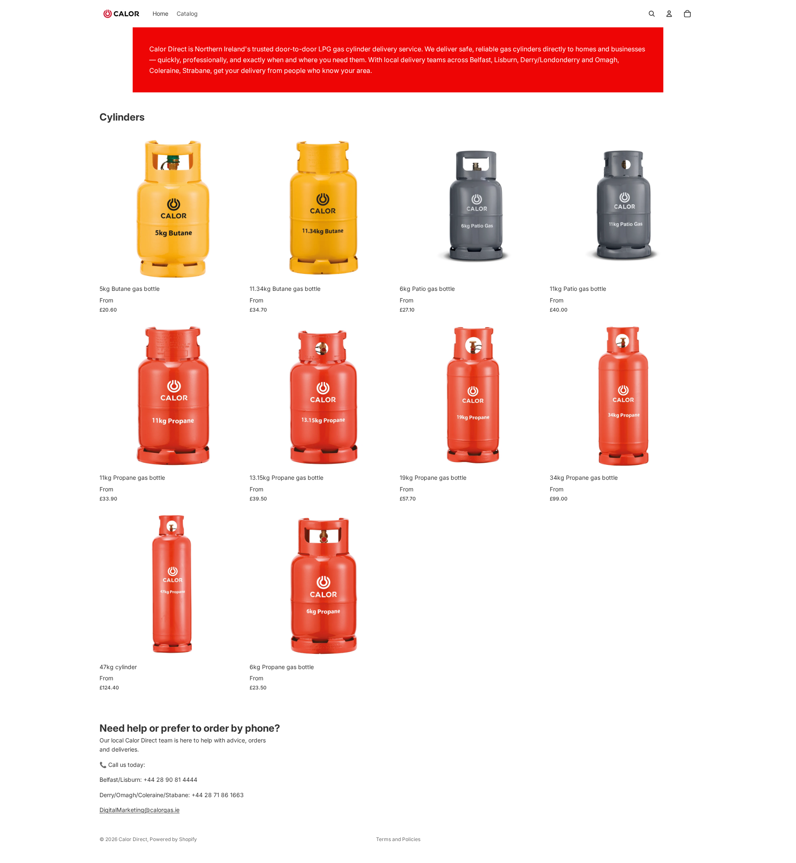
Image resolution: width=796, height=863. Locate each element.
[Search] (652, 14)
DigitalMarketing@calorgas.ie (140, 809)
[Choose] (233, 267)
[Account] (669, 14)
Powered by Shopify (173, 839)
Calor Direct (133, 839)
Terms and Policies (398, 839)
